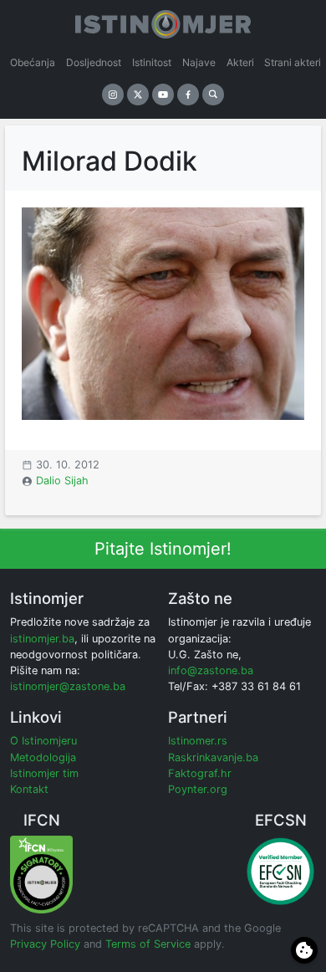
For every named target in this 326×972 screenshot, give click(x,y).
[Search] (213, 94)
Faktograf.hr (200, 773)
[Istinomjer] (163, 21)
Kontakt (29, 789)
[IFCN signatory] (41, 873)
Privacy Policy (45, 944)
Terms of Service (148, 944)
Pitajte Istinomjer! (163, 549)
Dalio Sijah (62, 480)
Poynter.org (197, 789)
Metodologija (43, 757)
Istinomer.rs (197, 740)
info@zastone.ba (210, 670)
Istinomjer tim (44, 773)
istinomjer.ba (42, 638)
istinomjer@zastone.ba (67, 686)
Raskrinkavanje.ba (213, 757)
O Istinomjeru (43, 740)
